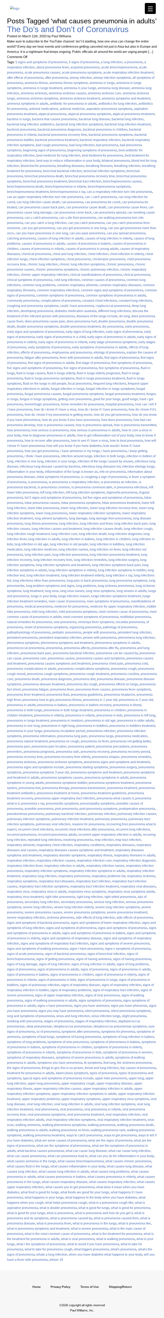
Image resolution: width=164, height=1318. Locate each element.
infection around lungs (76, 456)
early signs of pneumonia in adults (111, 337)
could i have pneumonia (77, 305)
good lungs (130, 399)
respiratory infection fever (24, 865)
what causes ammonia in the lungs (31, 1161)
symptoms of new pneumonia (68, 1042)
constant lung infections (135, 300)
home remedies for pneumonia (82, 404)
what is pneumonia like (134, 1223)
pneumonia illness (68, 699)
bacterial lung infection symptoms (79, 124)
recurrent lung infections (133, 829)
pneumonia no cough (64, 741)
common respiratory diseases (120, 285)
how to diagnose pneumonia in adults (48, 435)
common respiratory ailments (77, 285)
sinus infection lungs (105, 1016)
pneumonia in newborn (67, 720)
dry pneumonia (112, 326)
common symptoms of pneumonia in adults (116, 295)
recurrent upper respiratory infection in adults (109, 834)
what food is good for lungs (40, 1192)
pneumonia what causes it (115, 798)
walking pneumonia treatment (44, 1135)
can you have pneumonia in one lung (42, 233)
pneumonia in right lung (58, 725)
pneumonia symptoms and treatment (96, 772)
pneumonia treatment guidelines (103, 793)
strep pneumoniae (39, 1026)
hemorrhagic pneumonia (42, 404)
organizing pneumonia (85, 627)
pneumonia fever (62, 689)
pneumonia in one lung (23, 725)
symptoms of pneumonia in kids (79, 1052)
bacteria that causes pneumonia (54, 119)
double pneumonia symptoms (37, 326)
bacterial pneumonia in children (105, 129)
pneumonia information (39, 736)
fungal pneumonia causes (43, 394)
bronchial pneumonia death (44, 176)
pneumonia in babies (52, 705)
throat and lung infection (102, 1068)
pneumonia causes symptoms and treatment (59, 663)
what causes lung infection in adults (64, 1171)
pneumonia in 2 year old (136, 699)
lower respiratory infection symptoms (95, 513)
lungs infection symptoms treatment (116, 596)
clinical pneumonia (136, 274)
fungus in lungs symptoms (38, 399)
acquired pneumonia (85, 67)
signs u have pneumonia (54, 1005)
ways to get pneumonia (120, 1135)
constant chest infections (99, 300)
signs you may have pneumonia (60, 1011)
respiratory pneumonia (74, 876)
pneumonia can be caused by (117, 653)
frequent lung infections (109, 383)
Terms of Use (89, 1286)
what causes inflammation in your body (77, 1166)
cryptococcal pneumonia (113, 305)
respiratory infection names (105, 865)
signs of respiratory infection (121, 985)
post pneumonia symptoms (98, 808)
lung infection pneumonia (70, 554)
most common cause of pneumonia (123, 611)
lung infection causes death (102, 528)
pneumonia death (27, 679)
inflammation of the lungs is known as (71, 471)
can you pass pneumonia (87, 233)
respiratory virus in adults (49, 891)
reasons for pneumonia (88, 824)
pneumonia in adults (21, 705)
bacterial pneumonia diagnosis (59, 129)
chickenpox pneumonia (108, 259)
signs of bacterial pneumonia (65, 954)
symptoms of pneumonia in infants (31, 1052)
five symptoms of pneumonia (119, 368)
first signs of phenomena (121, 357)
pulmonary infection (102, 814)
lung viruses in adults (132, 591)
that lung (109, 1062)
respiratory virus (18, 891)
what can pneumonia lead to (68, 1156)
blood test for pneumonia (38, 165)
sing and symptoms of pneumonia (31, 1016)
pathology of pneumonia (120, 627)
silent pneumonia (97, 1011)
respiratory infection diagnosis (134, 860)
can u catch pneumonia (41, 217)
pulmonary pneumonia (111, 819)
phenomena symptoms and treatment (67, 642)
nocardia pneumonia (130, 622)
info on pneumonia (112, 471)
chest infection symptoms (47, 259)
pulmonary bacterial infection (66, 814)
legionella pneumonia (122, 492)
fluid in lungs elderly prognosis (98, 373)
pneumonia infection (101, 731)
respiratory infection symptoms (46, 871)
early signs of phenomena (124, 331)
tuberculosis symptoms (72, 1073)
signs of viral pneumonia (102, 995)
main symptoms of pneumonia (108, 601)
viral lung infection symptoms (114, 1104)
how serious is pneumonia (50, 430)
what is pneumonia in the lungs (95, 1223)
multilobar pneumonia (135, 617)
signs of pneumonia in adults (130, 969)
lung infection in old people (69, 544)
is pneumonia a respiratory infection (74, 482)
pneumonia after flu (105, 648)
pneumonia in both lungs (24, 710)
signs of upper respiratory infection (59, 995)
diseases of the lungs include (97, 316)
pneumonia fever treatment (26, 694)
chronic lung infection (43, 264)
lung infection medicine (40, 549)
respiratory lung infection (39, 876)
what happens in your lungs (44, 1197)
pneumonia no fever (95, 741)
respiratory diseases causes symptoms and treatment (76, 850)
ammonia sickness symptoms (37, 98)
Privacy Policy (60, 1286)
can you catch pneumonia (86, 223)
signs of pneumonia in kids (57, 979)
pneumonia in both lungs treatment (68, 710)
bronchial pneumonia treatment (45, 181)
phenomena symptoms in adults (117, 642)
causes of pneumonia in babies (89, 243)
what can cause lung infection (129, 1151)
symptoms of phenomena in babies (115, 1042)
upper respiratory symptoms (81, 1099)
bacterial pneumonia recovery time (62, 134)
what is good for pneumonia (130, 1208)
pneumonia (54, 648)
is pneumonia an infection (119, 482)
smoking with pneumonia (24, 1021)
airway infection (81, 77)
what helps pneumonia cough (66, 1202)
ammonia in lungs (102, 83)
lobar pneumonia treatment (121, 502)
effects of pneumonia (35, 352)
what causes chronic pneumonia (128, 1161)
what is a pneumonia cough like (111, 1202)
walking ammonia (27, 1125)
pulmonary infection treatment (72, 819)
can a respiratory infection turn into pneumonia (119, 191)
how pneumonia (18, 430)
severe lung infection (37, 907)
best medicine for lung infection (58, 155)
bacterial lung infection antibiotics (30, 124)
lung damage (78, 518)
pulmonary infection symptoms (28, 819)
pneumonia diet (84, 679)
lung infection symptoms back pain (116, 565)
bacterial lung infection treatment (128, 124)
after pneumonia (56, 77)
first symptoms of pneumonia (131, 362)
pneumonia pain (18, 746)
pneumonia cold (136, 663)
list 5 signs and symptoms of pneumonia (53, 497)
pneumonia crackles (125, 674)
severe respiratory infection (26, 917)
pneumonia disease (111, 679)
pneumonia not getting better (130, 741)
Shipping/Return (120, 1286)
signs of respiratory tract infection (116, 990)
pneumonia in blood (127, 705)
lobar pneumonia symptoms (80, 502)
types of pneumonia (104, 1073)
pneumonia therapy (55, 788)
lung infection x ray (119, 575)
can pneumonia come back (72, 212)
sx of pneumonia (48, 1031)
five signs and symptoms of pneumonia (34, 368)
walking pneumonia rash (108, 1130)
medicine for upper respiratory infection (117, 606)
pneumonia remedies (136, 756)
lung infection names (73, 549)
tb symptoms (93, 1062)
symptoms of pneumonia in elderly (118, 1047)
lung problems (86, 585)
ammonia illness (36, 83)
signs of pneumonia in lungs (97, 979)
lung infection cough (138, 528)
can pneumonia (72, 202)
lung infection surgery (123, 559)
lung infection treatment (42, 575)
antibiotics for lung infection (117, 103)
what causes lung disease (125, 1166)
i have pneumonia (114, 451)
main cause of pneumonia (67, 601)
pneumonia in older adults (135, 720)
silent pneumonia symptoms (131, 1011)
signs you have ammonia (91, 1005)
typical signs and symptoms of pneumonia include (58, 1078)
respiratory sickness (141, 876)
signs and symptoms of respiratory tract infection (54, 943)
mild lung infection (44, 611)
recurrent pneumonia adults (57, 834)
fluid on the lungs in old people (44, 383)
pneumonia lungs (101, 736)
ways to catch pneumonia (84, 1135)
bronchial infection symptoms (104, 171)
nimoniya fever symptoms (96, 622)
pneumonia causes (61, 658)
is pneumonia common (54, 487)
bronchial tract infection (85, 181)
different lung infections (114, 311)
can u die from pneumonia (77, 217)
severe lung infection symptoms (117, 907)
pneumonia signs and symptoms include (35, 767)
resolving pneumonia (78, 839)
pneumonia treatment (122, 788)
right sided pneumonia (120, 896)
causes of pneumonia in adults (43, 243)
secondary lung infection (42, 902)
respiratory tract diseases (56, 881)
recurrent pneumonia (21, 834)
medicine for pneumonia (71, 606)
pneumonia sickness (21, 762)
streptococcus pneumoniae (73, 1026)
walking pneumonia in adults (27, 1130)
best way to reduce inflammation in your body (68, 160)
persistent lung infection (134, 632)
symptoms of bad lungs (38, 1036)
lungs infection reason (73, 596)
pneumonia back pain (36, 653)
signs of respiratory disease (80, 985)
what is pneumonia (60, 1213)
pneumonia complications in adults (31, 668)
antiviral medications (43, 108)
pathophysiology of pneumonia (29, 632)
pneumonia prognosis (39, 751)
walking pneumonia (101, 1125)
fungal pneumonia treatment (125, 394)
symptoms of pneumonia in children (67, 1047)
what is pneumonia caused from (116, 1218)
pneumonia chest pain (107, 663)
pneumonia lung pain (72, 736)
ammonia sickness (34, 93)
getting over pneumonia (75, 399)
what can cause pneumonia (26, 1156)
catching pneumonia (21, 238)
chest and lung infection (69, 254)
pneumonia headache (119, 694)
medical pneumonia (39, 606)
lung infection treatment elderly (82, 575)
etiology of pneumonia (109, 352)
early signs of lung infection (85, 331)
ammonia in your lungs (80, 88)
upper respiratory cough (78, 1083)
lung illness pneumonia (41, 523)
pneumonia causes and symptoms (100, 658)
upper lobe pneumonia (111, 1078)
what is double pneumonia (58, 1208)
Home (36, 1286)
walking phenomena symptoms (64, 1125)
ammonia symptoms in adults (27, 103)
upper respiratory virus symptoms (125, 1099)
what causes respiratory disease (64, 1182)
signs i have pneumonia (86, 948)
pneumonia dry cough (82, 684)
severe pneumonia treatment (127, 912)
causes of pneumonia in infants (42, 248)
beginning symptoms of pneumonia (92, 150)
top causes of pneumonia (138, 1068)
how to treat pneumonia (126, 440)
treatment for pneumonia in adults (30, 1073)
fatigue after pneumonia (41, 357)
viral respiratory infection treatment (121, 1119)
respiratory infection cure (94, 860)
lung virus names (72, 591)
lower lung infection (74, 508)
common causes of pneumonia (103, 280)
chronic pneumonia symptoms (57, 269)
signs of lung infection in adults (93, 964)
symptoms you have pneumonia (59, 1062)
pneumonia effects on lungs (118, 684)
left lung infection (52, 492)
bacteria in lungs (18, 119)
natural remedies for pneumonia (29, 622)
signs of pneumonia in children (72, 974)
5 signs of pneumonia (84, 62)
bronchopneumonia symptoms (109, 186)
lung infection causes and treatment (57, 528)
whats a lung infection (51, 1254)
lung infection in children (113, 539)
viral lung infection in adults (73, 1104)
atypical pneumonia (52, 114)
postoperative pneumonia (137, 808)
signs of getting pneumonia (55, 959)
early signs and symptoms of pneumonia (35, 331)
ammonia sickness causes (67, 93)
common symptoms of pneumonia (60, 295)
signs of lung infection (54, 964)
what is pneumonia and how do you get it (104, 1213)
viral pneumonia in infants (102, 1109)
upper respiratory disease (114, 1083)
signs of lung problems (133, 964)
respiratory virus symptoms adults (131, 891)
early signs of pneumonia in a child (61, 337)
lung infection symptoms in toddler (122, 570)
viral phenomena (46, 1109)
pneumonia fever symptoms (131, 689)
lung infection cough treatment (28, 534)
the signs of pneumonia (23, 1068)
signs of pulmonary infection (40, 985)
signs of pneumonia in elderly (116, 974)
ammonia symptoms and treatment (126, 98)
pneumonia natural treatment (27, 741)
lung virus (52, 591)
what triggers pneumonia (91, 1249)
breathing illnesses (99, 165)
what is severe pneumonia (89, 1228)
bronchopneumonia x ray (67, 191)
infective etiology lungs (138, 466)
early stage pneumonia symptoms (113, 342)
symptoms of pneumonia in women (127, 1052)
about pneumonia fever (52, 67)
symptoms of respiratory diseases (30, 1057)
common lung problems (38, 285)
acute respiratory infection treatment (128, 72)
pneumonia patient (81, 746)
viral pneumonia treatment (85, 1114)
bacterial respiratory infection (100, 140)
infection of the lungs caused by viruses (105, 461)
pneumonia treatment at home (58, 793)
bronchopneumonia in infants (65, 186)
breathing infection (127, 165)
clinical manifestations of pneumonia (96, 274)
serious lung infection (109, 902)
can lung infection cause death (38, 202)
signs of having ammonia (93, 959)
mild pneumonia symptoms (78, 611)
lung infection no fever (105, 549)
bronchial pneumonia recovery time (90, 176)
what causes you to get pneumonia (70, 1187)
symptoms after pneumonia (80, 1031)
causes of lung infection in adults (60, 238)
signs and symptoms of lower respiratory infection (105, 922)
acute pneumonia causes (42, 72)
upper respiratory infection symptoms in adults (84, 1093)
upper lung (136, 1078)
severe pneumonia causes (43, 912)
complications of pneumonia (61, 300)
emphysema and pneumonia (72, 352)
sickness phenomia (60, 917)
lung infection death (93, 534)
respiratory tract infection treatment (94, 886)
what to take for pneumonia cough (48, 1249)
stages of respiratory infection (96, 1021)
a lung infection (111, 62)
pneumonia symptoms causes (62, 777)
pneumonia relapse (105, 756)
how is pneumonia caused (55, 425)
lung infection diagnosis (125, 534)
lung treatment (33, 591)
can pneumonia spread (109, 212)
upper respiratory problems (41, 1099)
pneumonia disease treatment (44, 684)
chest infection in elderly (127, 254)
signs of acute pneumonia (25, 954)
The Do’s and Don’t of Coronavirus (68, 29)
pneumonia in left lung (139, 715)
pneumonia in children (110, 710)
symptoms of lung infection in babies (128, 1036)
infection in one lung (29, 461)
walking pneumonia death (135, 1125)
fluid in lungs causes (30, 373)
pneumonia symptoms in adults (107, 777)
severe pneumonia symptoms (84, 912)
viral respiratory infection (123, 1114)
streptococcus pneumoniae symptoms (120, 1026)
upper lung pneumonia (44, 1083)
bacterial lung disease (94, 119)
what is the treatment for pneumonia (117, 1233)
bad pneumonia (107, 145)
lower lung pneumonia (51, 513)
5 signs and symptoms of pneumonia (41, 62)
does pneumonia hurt (82, 321)
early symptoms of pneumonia (49, 347)
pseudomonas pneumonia (25, 814)
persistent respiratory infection (60, 637)
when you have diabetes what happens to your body (105, 1254)
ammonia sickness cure (104, 93)
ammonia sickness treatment (80, 98)
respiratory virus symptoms (87, 891)
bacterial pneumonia (21, 129)
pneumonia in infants (80, 715)
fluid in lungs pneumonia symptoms (50, 378)
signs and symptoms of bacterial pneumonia (38, 922)
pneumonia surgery (123, 767)
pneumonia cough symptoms (47, 674)
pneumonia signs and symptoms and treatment (117, 762)
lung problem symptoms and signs (50, 585)
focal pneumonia (80, 383)
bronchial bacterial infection (62, 171)
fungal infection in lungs (67, 388)
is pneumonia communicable (91, 487)
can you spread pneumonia (126, 233)
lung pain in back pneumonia (87, 580)
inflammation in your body (25, 471)
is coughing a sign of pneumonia (104, 477)
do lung (124, 316)
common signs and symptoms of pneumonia (112, 290)
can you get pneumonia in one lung (81, 228)
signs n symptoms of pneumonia (128, 948)
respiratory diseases (120, 845)
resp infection (104, 839)
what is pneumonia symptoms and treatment (38, 1228)
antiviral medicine (72, 108)
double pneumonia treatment (80, 326)
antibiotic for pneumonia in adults (73, 103)
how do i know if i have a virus (55, 409)
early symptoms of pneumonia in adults (99, 347)
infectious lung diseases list (101, 466)
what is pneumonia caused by (71, 1218)
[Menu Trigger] (150, 8)
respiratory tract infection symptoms (44, 886)
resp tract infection (128, 839)
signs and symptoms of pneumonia (122, 928)
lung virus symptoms (100, 591)
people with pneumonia (99, 632)
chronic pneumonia (120, 264)
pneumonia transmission (88, 788)
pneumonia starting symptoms (87, 767)
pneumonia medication (131, 736)
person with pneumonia (99, 637)
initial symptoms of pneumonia (58, 477)
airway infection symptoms (112, 77)
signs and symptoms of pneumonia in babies (93, 933)
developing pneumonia (37, 311)
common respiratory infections (58, 290)
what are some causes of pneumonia (61, 1140)
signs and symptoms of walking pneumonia (37, 948)
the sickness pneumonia (134, 1062)
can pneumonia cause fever (127, 207)
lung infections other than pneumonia (39, 580)
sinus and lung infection (73, 1016)
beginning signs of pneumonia (44, 150)
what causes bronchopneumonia (81, 1161)
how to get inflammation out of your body (105, 435)
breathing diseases (70, 165)
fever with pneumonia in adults (81, 357)
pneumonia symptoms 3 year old (46, 772)
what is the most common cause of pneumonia (57, 1233)
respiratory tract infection (93, 881)
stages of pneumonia (59, 1021)
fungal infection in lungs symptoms (110, 388)
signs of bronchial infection (106, 954)
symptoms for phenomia (118, 1031)
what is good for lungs (93, 1208)
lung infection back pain (131, 523)
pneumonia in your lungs (24, 731)
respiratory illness (99, 855)
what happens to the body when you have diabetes (101, 1197)
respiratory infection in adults (64, 865)
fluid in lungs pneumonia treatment (100, 378)
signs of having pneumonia (132, 959)
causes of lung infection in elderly (108, 238)
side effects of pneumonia (135, 917)
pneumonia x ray (32, 803)
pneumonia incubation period (64, 731)
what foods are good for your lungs (84, 1192)
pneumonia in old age (100, 720)
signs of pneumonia (94, 969)
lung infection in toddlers (107, 544)
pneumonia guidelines (86, 694)
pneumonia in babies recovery (90, 705)
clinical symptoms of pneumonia (29, 280)
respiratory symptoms (22, 881)
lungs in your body (44, 596)
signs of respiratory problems (70, 990)
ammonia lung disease (114, 88)
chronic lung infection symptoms (82, 264)
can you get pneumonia (38, 228)
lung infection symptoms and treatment (63, 565)
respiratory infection (21, 860)
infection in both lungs (109, 456)
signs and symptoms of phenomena (71, 928)
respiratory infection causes (55, 860)
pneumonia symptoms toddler (66, 782)
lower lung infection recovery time (113, 508)
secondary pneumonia (76, 902)
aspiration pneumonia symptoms (109, 108)
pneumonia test (29, 788)
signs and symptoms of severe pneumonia (120, 943)
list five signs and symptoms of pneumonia (113, 497)
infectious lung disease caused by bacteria (50, 466)
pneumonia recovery (95, 751)
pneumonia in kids (109, 715)
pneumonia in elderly (49, 715)
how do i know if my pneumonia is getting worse (58, 414)
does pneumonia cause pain (45, 321)
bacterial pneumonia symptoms (111, 134)
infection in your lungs (60, 461)
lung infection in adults (44, 539)
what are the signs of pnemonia (110, 1140)
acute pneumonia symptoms (82, 72)
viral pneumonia (71, 1109)
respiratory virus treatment (25, 896)
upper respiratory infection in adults (108, 1088)
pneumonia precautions (113, 746)
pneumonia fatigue (35, 689)
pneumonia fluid (57, 694)
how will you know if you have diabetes (74, 445)
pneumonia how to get (38, 699)
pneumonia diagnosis (56, 679)
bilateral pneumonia (116, 160)
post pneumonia (66, 808)
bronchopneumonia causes (122, 181)
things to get (50, 1068)
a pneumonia (133, 62)
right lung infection (90, 896)
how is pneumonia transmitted (135, 425)
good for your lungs (106, 399)
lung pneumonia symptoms (128, 580)
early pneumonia (137, 326)
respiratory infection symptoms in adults (97, 871)
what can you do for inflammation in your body (121, 1156)
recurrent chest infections (35, 829)
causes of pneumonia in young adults (92, 248)
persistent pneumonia (22, 637)
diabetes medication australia (75, 311)
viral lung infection (40, 1104)
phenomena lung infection (136, 637)
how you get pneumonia (42, 451)
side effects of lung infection (95, 917)
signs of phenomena (21, 969)
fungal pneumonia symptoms (83, 394)
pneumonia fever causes (92, 689)
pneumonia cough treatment (89, 674)
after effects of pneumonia (25, 77)
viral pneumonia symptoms (47, 1114)
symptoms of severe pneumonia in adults (85, 1057)
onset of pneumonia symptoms (46, 627)
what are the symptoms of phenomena (63, 1145)
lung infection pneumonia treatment (114, 554)
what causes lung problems (110, 1171)
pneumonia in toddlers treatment (132, 725)
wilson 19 (56, 1259)
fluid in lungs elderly (61, 373)
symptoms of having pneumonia (78, 1036)
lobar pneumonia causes (42, 502)
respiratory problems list (108, 876)
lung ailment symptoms (51, 518)
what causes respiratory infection (112, 1182)
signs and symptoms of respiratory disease (72, 938)
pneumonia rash (67, 751)
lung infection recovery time (52, 559)
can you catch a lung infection (46, 223)
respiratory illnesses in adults (134, 855)
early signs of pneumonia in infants (62, 342)
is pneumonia (37, 482)
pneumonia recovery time (25, 756)
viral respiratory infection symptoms (71, 1119)
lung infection (68, 523)
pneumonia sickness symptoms (60, 762)
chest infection (98, 254)
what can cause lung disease (86, 1151)
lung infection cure (64, 534)
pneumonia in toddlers (92, 725)
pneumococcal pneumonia (26, 648)
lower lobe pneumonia (43, 508)
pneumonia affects (77, 648)
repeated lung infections (45, 839)
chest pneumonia (78, 259)
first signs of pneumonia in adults (51, 362)
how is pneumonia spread (94, 425)
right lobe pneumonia (60, 896)
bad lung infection (81, 145)
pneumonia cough (124, 668)
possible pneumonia (39, 808)
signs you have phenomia (129, 1005)
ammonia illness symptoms (68, 83)
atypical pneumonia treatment (133, 114)
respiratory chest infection (54, 845)
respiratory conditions (89, 845)
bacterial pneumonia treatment (56, 140)
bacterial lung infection (128, 119)
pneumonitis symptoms (62, 803)
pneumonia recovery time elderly (67, 756)
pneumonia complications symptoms (83, 668)
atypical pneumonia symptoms (89, 114)
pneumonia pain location (49, 746)
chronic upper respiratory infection (45, 274)
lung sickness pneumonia (116, 585)
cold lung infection (67, 280)
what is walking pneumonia (115, 1239)
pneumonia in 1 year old (100, 699)
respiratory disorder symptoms (64, 855)
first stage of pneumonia (93, 362)
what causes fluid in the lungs (28, 1166)
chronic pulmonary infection (99, 269)
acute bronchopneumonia (119, 67)
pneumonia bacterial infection (74, 653)
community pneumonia (23, 300)
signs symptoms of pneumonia (100, 1000)
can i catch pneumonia (101, 197)
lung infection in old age (31, 544)
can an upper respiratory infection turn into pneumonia (45, 197)
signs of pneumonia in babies (28, 974)
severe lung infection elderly (74, 907)
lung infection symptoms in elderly (72, 570)
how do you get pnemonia (112, 414)
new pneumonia (65, 622)
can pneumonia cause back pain (41, 207)
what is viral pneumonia (78, 1239)
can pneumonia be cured (102, 202)
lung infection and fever (96, 523)
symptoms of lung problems (26, 1042)
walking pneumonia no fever (69, 1130)
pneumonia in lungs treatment (28, 720)
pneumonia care (34, 658)
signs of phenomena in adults (58, 969)
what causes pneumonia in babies (61, 1176)
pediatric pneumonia (66, 632)
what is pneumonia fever (54, 1223)
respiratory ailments (21, 845)
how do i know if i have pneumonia (102, 409)
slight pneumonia (134, 1016)
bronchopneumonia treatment (28, 191)
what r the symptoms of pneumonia (41, 1244)
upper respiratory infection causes (57, 1088)
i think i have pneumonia (42, 456)
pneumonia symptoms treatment (111, 782)
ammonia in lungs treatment (42, 88)
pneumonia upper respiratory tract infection (65, 798)
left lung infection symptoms (85, 492)
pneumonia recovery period (130, 751)
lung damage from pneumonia (110, 518)
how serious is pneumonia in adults (95, 430)
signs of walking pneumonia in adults (51, 1000)
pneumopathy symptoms (97, 803)
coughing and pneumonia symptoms (32, 305)
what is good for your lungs (26, 1213)
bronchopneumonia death (25, 186)
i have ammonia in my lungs (80, 451)
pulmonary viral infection (53, 824)
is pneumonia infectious (130, 487)
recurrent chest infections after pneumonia (84, 829)
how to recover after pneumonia (47, 440)
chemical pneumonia (36, 254)
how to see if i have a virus (89, 440)
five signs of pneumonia (80, 368)
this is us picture (71, 1068)
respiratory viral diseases (138, 886)
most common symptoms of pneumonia (90, 617)
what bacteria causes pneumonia (40, 1151)
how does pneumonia (116, 420)
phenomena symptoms (23, 642)
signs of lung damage (22, 964)
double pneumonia (111, 321)
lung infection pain (38, 554)
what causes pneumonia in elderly (111, 1176)
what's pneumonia (123, 1249)
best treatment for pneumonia (102, 155)
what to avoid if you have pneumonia (93, 1244)
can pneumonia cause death (86, 207)
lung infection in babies (78, 539)
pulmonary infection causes (136, 814)
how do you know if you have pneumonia (71, 420)
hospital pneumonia (120, 404)
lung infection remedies (90, 559)
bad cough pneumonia (52, 145)
